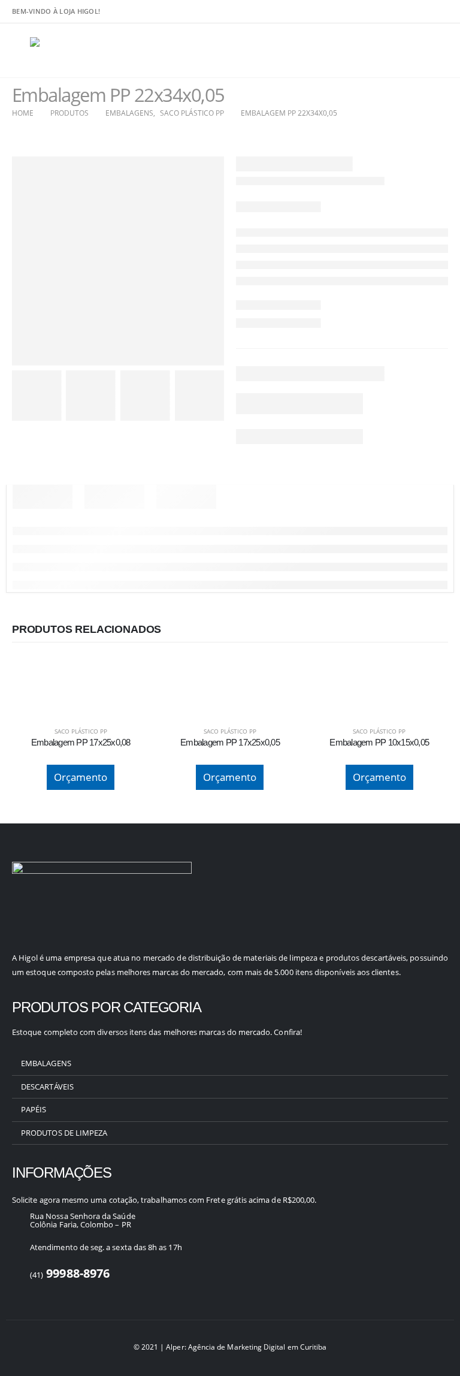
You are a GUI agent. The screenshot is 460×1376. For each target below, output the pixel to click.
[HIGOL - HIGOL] (63, 50)
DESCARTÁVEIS (47, 1086)
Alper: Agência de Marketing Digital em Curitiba (246, 1346)
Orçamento (80, 777)
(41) (70, 1274)
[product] (80, 670)
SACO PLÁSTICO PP (81, 731)
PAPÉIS (33, 1109)
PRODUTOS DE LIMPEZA (64, 1132)
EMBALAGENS (46, 1063)
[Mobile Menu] (21, 50)
